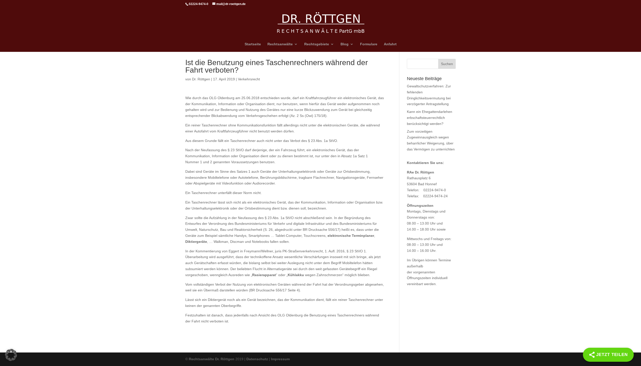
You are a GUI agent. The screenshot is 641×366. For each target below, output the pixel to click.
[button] (11, 355)
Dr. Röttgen (201, 79)
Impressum (280, 359)
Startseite (253, 44)
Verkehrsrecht (249, 79)
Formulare (368, 44)
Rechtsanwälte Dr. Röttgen (211, 359)
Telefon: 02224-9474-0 (426, 190)
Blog (345, 44)
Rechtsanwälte (280, 44)
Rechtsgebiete (316, 44)
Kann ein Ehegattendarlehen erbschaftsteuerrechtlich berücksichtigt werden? (429, 118)
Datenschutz (257, 359)
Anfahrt (390, 44)
